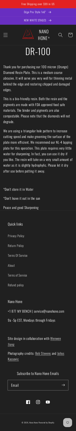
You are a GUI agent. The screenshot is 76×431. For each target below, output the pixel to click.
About (11, 265)
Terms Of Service (17, 255)
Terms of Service (17, 275)
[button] (6, 35)
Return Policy (16, 245)
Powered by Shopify (47, 422)
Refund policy (16, 285)
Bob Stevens (43, 353)
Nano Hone (33, 422)
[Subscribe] (63, 385)
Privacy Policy (16, 235)
